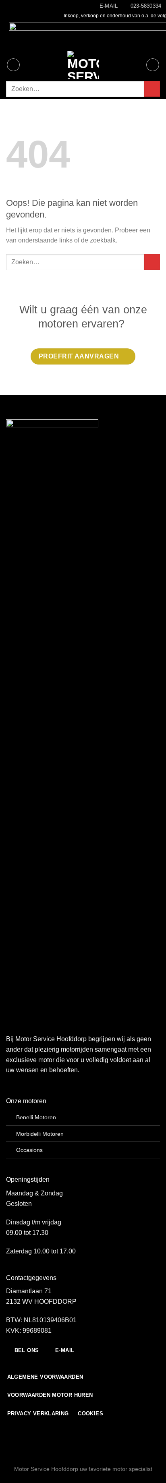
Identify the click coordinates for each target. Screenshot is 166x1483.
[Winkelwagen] (152, 64)
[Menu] (13, 64)
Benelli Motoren (36, 1117)
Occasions (29, 1150)
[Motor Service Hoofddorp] (83, 65)
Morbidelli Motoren (40, 1134)
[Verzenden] (152, 89)
